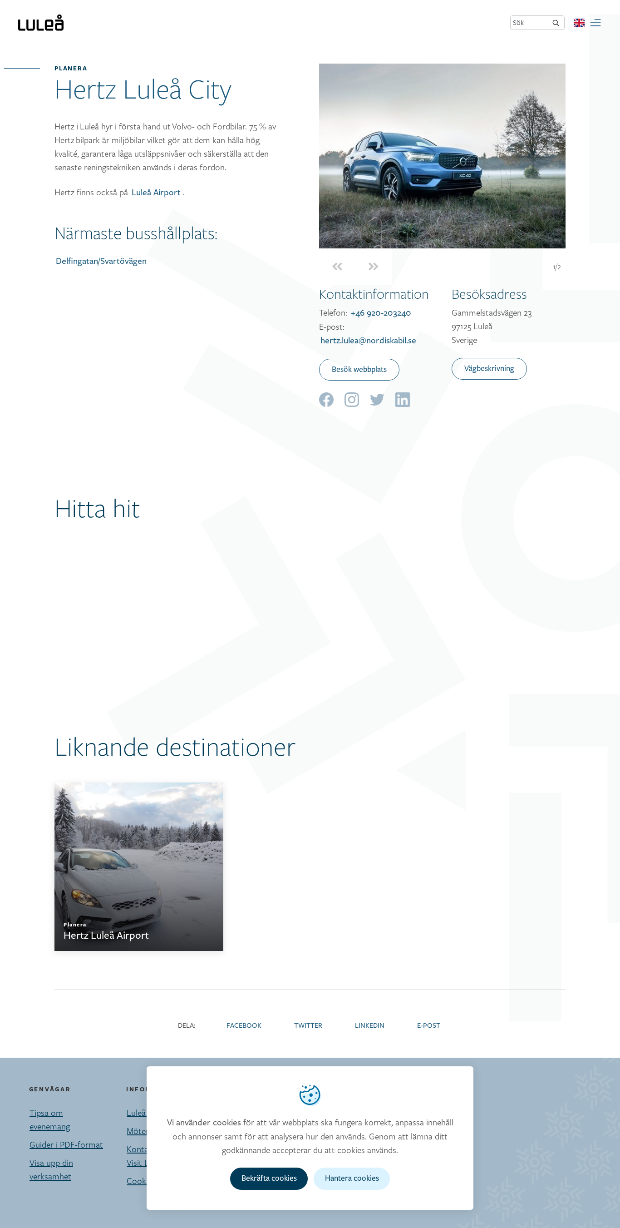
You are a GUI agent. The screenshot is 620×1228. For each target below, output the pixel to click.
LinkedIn (369, 1025)
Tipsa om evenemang (50, 1119)
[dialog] (310, 1138)
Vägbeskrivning (489, 369)
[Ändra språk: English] (579, 23)
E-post (428, 1025)
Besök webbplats (359, 370)
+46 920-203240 (381, 312)
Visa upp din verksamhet (51, 1169)
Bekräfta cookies (269, 1178)
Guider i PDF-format (66, 1144)
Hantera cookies (352, 1178)
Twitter (308, 1025)
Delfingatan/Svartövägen (101, 261)
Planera (70, 68)
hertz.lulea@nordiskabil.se (368, 340)
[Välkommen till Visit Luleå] (41, 23)
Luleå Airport (156, 192)
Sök (518, 22)
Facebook (243, 1025)
